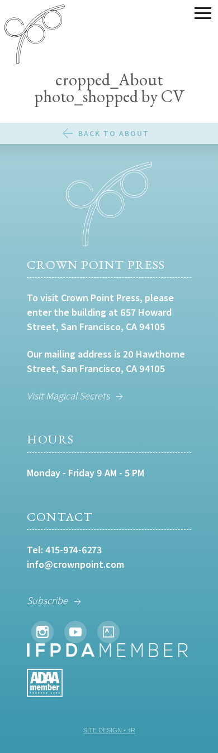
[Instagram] (42, 632)
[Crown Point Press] (34, 35)
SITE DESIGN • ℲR (109, 730)
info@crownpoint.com (75, 564)
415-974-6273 (73, 549)
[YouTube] (75, 632)
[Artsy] (108, 632)
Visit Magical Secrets (68, 395)
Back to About (113, 133)
